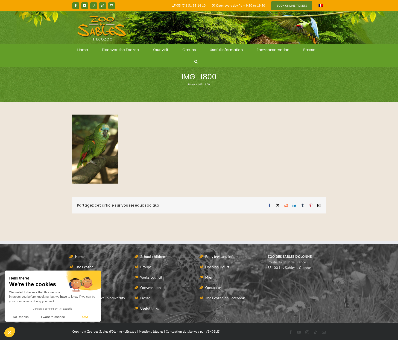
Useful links (149, 308)
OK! (85, 317)
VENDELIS (212, 331)
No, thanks (21, 317)
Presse (145, 298)
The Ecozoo (84, 267)
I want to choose (53, 317)
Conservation (150, 287)
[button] (196, 61)
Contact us (213, 287)
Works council (151, 277)
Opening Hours (217, 267)
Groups (146, 267)
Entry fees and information (226, 256)
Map (208, 277)
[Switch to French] (321, 6)
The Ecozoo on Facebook (225, 298)
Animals (81, 277)
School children (152, 256)
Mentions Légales (151, 331)
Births (79, 287)
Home (80, 256)
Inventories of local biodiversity (100, 298)
